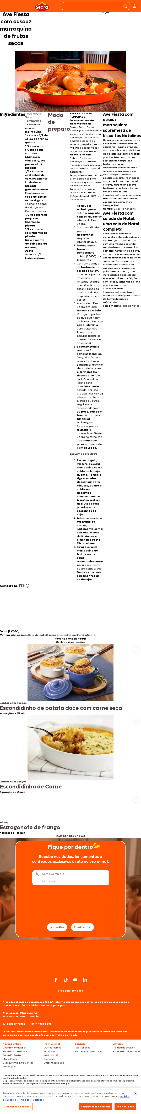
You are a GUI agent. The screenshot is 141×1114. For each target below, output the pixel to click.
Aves (24, 635)
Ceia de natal (37, 635)
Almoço (5, 822)
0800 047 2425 (16, 1024)
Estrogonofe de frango (30, 827)
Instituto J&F (51, 1055)
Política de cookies (124, 1047)
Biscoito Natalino (125, 208)
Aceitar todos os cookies (95, 1106)
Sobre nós (50, 1059)
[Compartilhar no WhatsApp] (27, 586)
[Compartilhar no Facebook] (20, 586)
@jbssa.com (10, 1016)
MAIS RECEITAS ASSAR (70, 836)
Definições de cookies (18, 1106)
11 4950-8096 (43, 1024)
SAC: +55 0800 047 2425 (88, 1051)
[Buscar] (125, 6)
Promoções (9, 1066)
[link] (70, 679)
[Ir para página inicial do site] (70, 969)
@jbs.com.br (10, 1013)
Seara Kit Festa (12, 1055)
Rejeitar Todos (125, 1106)
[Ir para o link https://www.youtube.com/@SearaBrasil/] (75, 979)
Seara (91, 635)
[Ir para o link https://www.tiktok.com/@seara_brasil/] (66, 980)
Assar (17, 635)
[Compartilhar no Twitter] (24, 586)
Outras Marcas (52, 1047)
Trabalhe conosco (70, 990)
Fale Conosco (82, 1047)
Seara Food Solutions (15, 1051)
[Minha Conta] (134, 6)
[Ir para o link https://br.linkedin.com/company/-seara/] (85, 980)
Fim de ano (54, 635)
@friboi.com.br (29, 1013)
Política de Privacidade (30, 1099)
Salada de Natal (128, 305)
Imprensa (49, 1051)
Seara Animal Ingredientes (18, 1062)
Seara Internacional (14, 1047)
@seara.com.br (29, 1016)
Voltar (60, 927)
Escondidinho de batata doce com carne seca (61, 708)
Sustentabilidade (54, 1062)
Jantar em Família (74, 635)
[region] (70, 1101)
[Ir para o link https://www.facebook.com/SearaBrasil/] (56, 980)
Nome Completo (53, 874)
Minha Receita (11, 1059)
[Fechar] (135, 1093)
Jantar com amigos (13, 703)
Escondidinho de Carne (31, 786)
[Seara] (42, 6)
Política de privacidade (126, 1051)
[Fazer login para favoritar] (135, 649)
